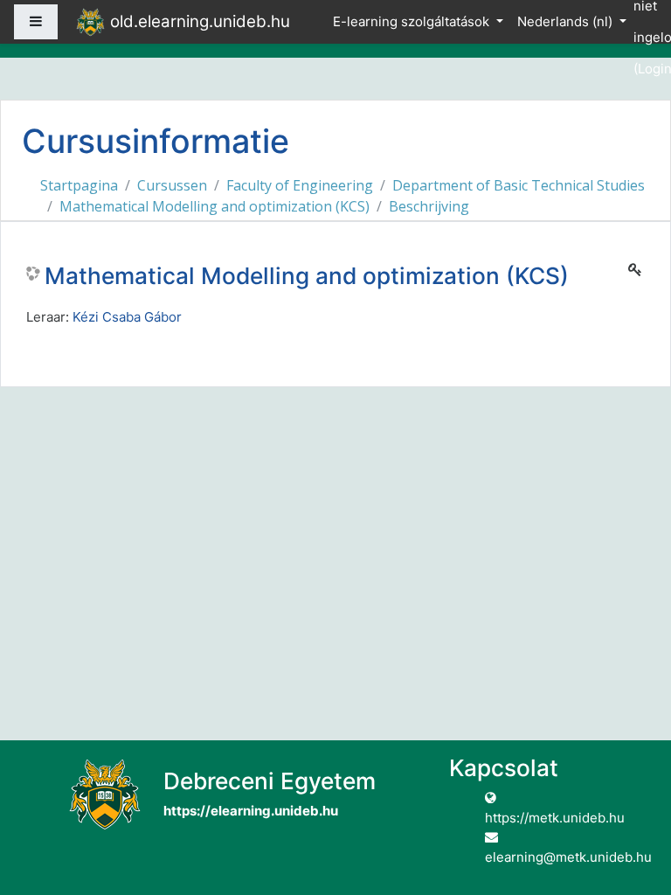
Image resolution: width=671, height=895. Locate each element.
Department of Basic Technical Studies (518, 185)
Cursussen (172, 185)
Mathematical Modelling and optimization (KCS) (214, 206)
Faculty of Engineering (299, 185)
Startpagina (79, 185)
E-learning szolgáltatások (413, 21)
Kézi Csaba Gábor (127, 317)
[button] (632, 809)
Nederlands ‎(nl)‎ (566, 21)
